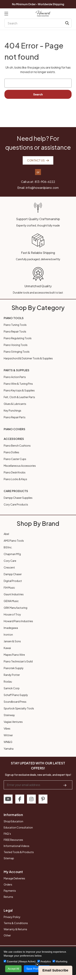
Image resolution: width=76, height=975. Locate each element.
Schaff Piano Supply (16, 695)
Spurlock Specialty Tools (19, 708)
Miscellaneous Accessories (20, 465)
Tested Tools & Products (19, 852)
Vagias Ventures (13, 721)
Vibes (7, 728)
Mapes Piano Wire (14, 654)
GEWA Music (11, 601)
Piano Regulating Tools (18, 338)
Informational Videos (16, 846)
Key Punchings (12, 410)
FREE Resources (13, 839)
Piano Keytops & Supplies (19, 390)
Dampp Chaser (13, 574)
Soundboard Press (15, 701)
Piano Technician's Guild (18, 661)
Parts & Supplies (16, 370)
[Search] (67, 23)
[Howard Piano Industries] (43, 13)
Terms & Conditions (16, 923)
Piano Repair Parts (14, 417)
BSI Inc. (8, 547)
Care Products (16, 491)
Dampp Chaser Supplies (18, 497)
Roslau (8, 681)
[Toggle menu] (6, 13)
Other (7, 935)
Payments (10, 890)
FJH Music (9, 587)
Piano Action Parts (15, 377)
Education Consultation (18, 827)
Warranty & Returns (15, 929)
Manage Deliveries (14, 878)
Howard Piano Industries (18, 621)
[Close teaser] (37, 964)
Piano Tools (14, 318)
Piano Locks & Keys (15, 479)
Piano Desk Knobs (14, 472)
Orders (8, 884)
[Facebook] (19, 799)
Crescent (9, 567)
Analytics (45, 961)
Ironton (8, 634)
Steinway (9, 715)
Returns (8, 896)
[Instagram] (31, 799)
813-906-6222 (45, 182)
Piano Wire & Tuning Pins (18, 383)
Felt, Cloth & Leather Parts (19, 397)
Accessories (14, 438)
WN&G (8, 742)
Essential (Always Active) (21, 961)
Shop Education (13, 821)
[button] (55, 970)
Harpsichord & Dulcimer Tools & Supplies (28, 358)
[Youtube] (8, 799)
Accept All (13, 968)
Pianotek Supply (14, 668)
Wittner (8, 735)
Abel (6, 533)
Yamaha (8, 748)
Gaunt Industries (14, 594)
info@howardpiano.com (42, 188)
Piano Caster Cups (15, 459)
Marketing (61, 961)
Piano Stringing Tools (17, 351)
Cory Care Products (16, 504)
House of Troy (12, 614)
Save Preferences (36, 968)
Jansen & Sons (12, 641)
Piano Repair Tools (15, 331)
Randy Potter (12, 674)
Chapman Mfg (12, 554)
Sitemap (9, 858)
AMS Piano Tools (14, 540)
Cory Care (10, 560)
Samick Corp (12, 688)
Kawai (7, 648)
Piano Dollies (11, 452)
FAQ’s (7, 833)
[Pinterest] (43, 799)
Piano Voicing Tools (15, 344)
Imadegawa (11, 627)
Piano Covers (14, 429)
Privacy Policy (12, 917)
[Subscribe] (65, 784)
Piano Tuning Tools (15, 324)
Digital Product (13, 580)
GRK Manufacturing (15, 607)
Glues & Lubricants (15, 403)
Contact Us (36, 160)
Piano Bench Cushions (17, 445)
